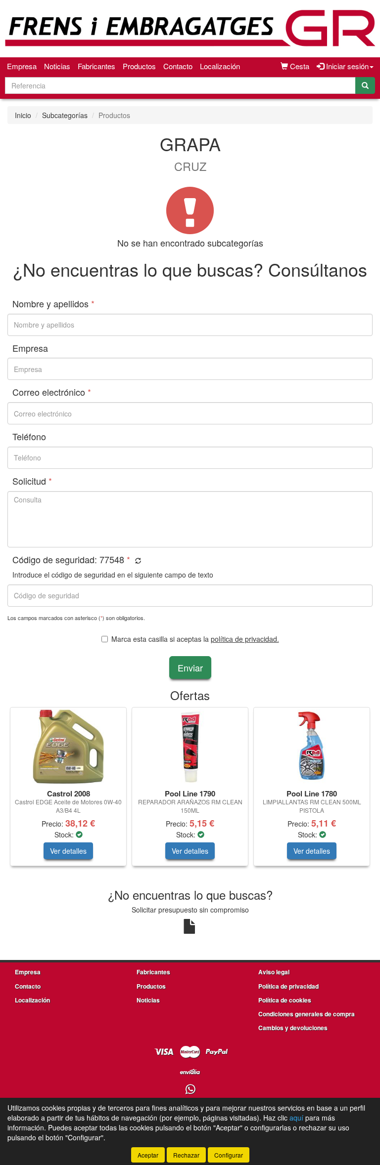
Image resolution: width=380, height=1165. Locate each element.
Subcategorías (65, 115)
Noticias (57, 66)
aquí (296, 1118)
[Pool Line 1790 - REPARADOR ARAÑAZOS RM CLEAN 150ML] (190, 746)
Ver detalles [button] (68, 851)
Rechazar (186, 1155)
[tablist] (190, 791)
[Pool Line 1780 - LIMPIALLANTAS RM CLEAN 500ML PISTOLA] (311, 746)
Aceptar (148, 1155)
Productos (139, 66)
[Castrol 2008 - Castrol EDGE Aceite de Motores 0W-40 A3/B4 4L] (68, 746)
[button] (137, 560)
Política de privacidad (288, 986)
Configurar (228, 1155)
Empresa (22, 66)
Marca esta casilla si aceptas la (195, 639)
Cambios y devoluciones (293, 1027)
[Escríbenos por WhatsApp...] (190, 1089)
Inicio (23, 115)
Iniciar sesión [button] (346, 66)
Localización (220, 66)
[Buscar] (365, 85)
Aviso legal (273, 971)
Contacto (177, 66)
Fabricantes (96, 66)
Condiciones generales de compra (306, 1013)
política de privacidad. (245, 639)
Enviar (190, 667)
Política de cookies (284, 1000)
